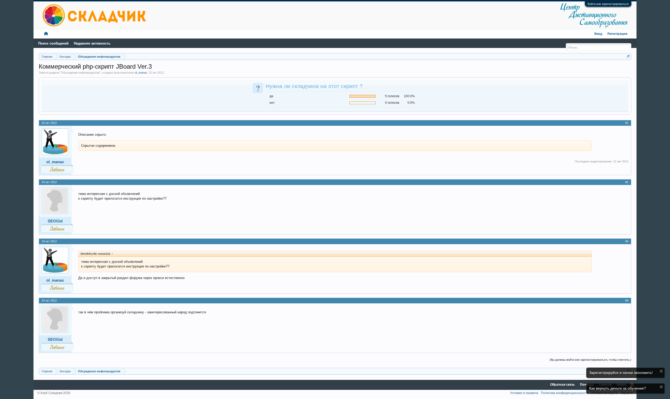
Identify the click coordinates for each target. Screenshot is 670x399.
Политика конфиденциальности (565, 393)
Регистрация (617, 34)
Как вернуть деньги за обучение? (617, 388)
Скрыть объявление (661, 371)
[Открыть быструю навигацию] (628, 56)
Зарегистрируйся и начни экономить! (621, 372)
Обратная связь (562, 385)
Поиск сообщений (53, 43)
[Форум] (46, 34)
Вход (598, 34)
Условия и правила (524, 393)
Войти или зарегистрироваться (608, 4)
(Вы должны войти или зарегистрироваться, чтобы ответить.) (590, 359)
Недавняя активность (92, 43)
